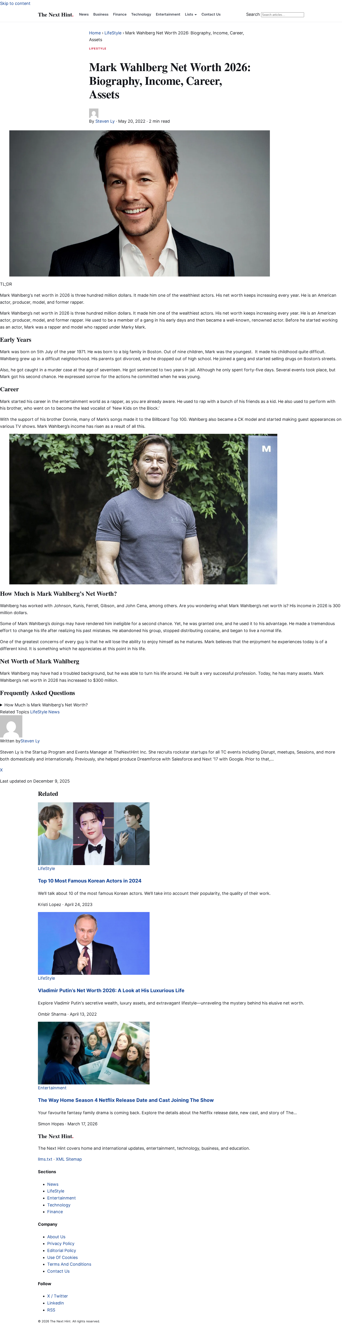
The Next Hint (56, 14)
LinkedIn (55, 1303)
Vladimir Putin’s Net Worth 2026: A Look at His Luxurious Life (111, 990)
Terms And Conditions (69, 1264)
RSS (51, 1310)
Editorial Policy (61, 1250)
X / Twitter (57, 1296)
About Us (56, 1236)
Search (253, 14)
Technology (141, 14)
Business (100, 14)
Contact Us (211, 14)
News (84, 14)
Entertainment (168, 14)
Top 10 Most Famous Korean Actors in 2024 (89, 881)
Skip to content (15, 3)
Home (95, 32)
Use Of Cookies (62, 1257)
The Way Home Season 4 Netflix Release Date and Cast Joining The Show (126, 1100)
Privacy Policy (60, 1243)
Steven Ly (105, 121)
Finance (120, 14)
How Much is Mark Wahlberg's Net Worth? (46, 704)
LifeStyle (112, 32)
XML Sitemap (69, 1159)
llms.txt (45, 1159)
